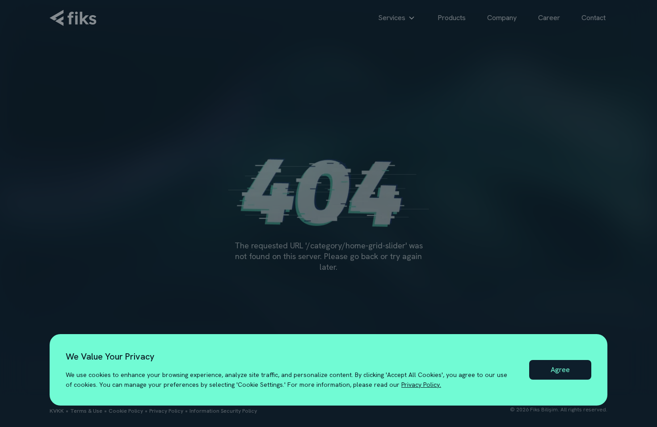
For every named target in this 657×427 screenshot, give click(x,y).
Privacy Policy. (421, 385)
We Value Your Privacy (110, 356)
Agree (560, 369)
